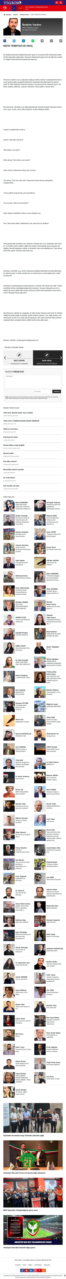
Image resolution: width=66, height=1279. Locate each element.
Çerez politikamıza (41, 1277)
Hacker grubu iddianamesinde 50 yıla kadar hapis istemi (36, 8)
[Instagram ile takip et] (35, 1270)
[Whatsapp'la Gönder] (32, 40)
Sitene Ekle (47, 1265)
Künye (24, 1265)
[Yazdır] (51, 40)
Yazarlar (15, 14)
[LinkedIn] (23, 40)
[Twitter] (14, 40)
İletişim (30, 1265)
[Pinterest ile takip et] (39, 1270)
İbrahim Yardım (24, 14)
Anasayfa (8, 14)
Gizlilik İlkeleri (38, 1265)
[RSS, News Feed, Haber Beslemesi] (44, 1270)
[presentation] (9, 8)
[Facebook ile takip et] (22, 1270)
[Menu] (56, 2)
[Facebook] (4, 40)
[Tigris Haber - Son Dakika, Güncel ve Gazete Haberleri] (12, 2)
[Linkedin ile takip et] (31, 1270)
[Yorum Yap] (60, 40)
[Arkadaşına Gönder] (42, 40)
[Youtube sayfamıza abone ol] (26, 1270)
